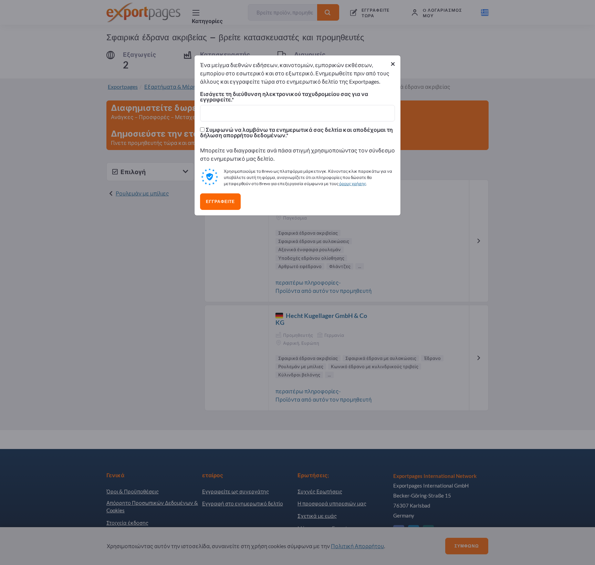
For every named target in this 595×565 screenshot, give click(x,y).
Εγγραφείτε (220, 202)
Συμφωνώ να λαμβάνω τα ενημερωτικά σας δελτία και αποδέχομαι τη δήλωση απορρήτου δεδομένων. (296, 132)
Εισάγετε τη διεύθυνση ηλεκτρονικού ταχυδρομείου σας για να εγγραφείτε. (284, 96)
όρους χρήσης (352, 183)
